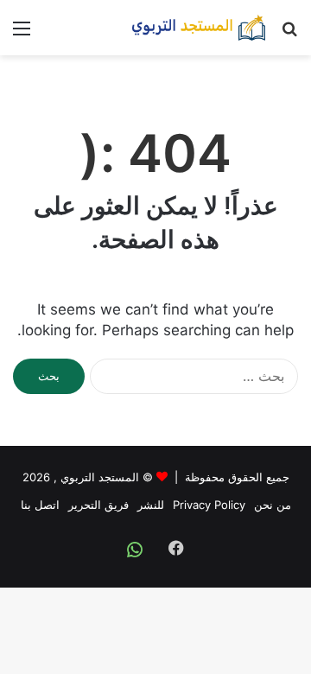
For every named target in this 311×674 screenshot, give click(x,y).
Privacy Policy (209, 505)
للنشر (150, 505)
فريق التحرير (98, 505)
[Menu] (21, 34)
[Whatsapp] (135, 549)
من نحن (272, 505)
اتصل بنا (40, 505)
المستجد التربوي (99, 477)
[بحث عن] (289, 34)
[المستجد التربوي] (199, 27)
